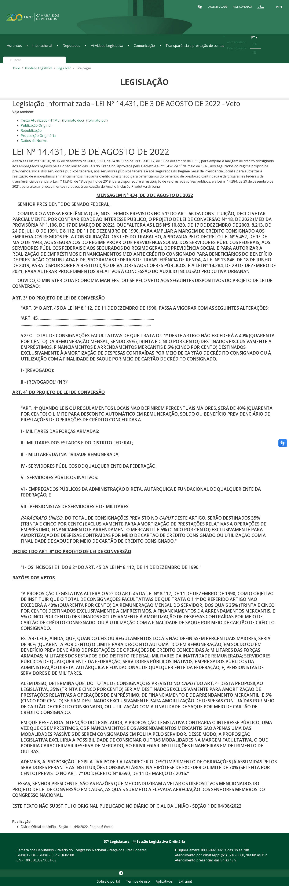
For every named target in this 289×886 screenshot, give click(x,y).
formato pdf (97, 120)
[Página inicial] (32, 17)
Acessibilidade (217, 6)
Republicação (31, 130)
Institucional (42, 45)
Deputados (71, 45)
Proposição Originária (38, 135)
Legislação (64, 68)
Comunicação (144, 45)
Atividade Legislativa (107, 45)
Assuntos (14, 45)
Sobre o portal (108, 881)
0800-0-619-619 (213, 850)
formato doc (73, 120)
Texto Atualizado (41, 120)
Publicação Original (36, 125)
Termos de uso (138, 881)
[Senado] (268, 6)
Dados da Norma (34, 140)
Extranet (185, 881)
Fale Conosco (242, 6)
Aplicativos (164, 881)
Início (16, 68)
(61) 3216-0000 (232, 855)
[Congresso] (260, 6)
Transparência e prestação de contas (194, 45)
